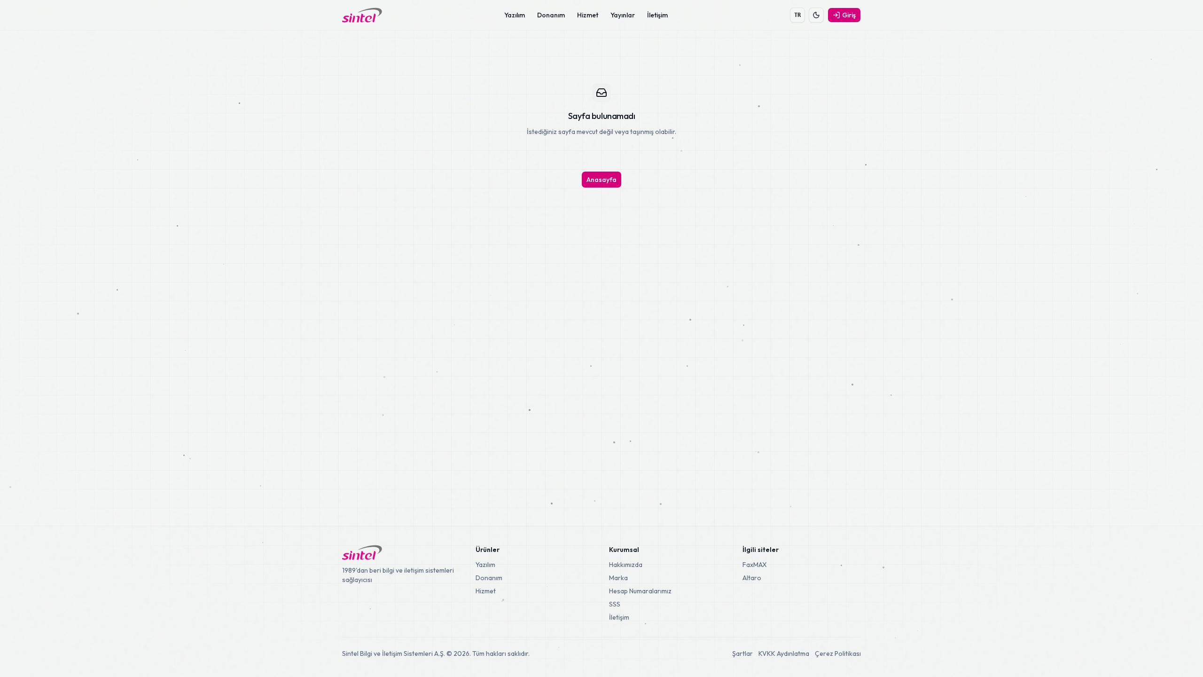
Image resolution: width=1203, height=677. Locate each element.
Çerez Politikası (838, 653)
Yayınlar (622, 15)
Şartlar (742, 653)
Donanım (551, 15)
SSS (614, 604)
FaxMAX (754, 564)
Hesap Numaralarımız (640, 591)
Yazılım (514, 15)
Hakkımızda (625, 564)
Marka (618, 578)
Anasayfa (601, 179)
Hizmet (587, 15)
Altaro (751, 578)
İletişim (657, 15)
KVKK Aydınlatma (783, 653)
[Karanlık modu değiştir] (816, 15)
